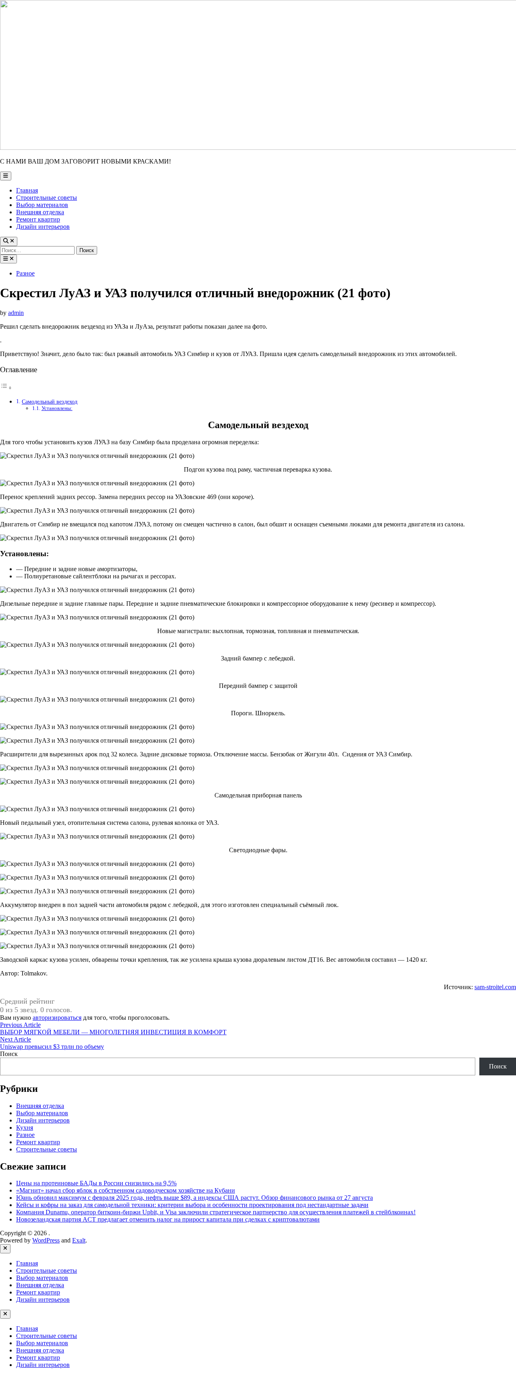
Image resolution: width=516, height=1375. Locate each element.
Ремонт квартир (38, 219)
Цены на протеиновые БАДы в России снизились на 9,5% (96, 1183)
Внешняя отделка (40, 212)
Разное (25, 273)
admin (16, 312)
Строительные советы (46, 197)
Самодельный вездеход (49, 401)
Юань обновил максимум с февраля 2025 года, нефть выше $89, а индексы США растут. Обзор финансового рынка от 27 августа (194, 1197)
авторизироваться (57, 1017)
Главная (27, 190)
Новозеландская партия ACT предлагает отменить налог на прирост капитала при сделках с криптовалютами (168, 1219)
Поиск (9, 1053)
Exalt (78, 1240)
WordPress (46, 1240)
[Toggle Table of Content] (6, 387)
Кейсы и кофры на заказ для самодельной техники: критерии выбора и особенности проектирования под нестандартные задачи (192, 1204)
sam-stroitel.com (495, 987)
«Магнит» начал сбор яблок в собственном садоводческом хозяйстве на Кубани (125, 1190)
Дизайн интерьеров (43, 226)
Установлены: (57, 408)
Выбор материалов (42, 204)
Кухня (24, 1127)
